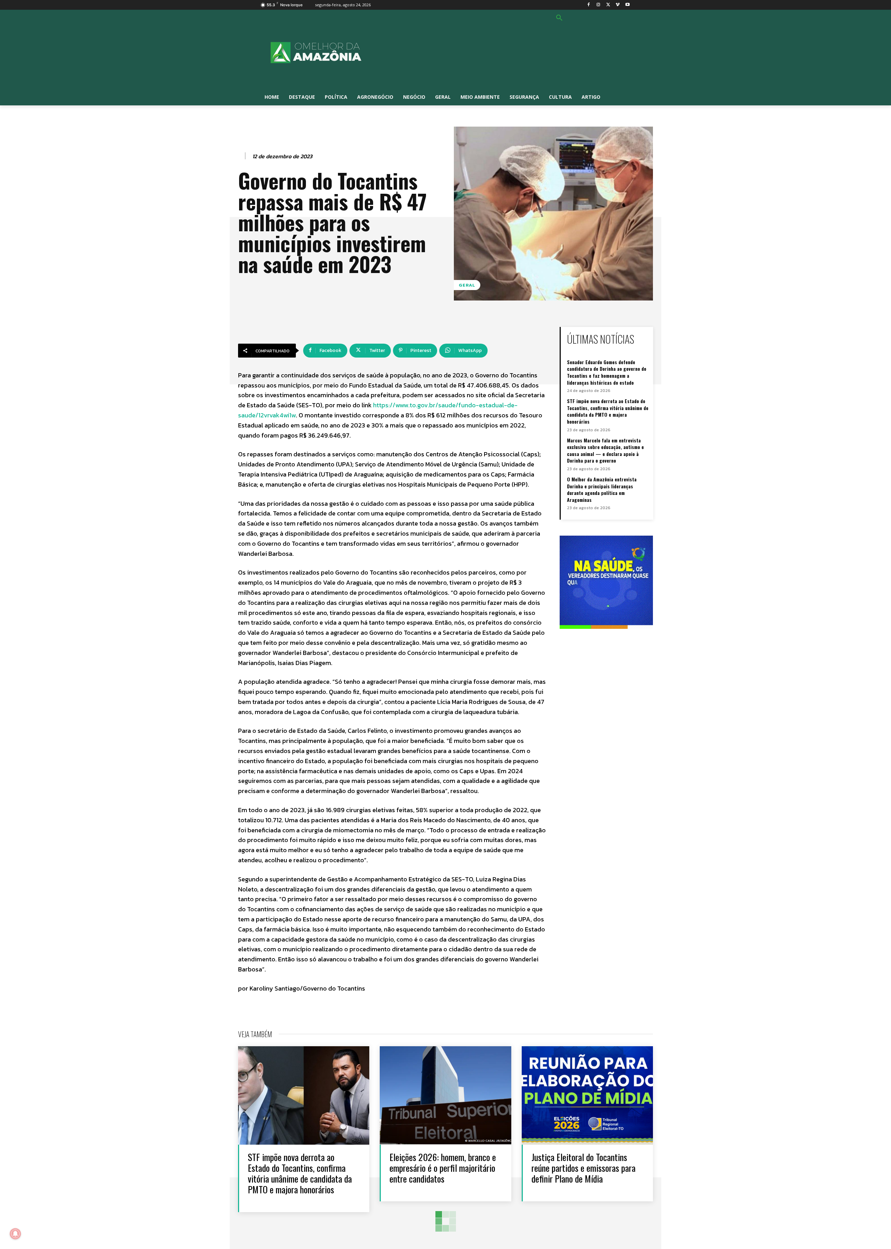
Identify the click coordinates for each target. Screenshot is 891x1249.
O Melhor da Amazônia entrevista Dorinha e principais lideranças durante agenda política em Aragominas (602, 489)
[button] (559, 18)
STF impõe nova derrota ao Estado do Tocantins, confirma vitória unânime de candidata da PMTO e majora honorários (607, 411)
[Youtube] (627, 5)
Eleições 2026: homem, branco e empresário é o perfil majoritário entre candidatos (442, 1167)
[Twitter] (608, 5)
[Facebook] (589, 5)
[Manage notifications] (15, 1233)
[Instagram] (598, 5)
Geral (467, 285)
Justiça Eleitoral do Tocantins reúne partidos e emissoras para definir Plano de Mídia (583, 1167)
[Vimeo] (618, 5)
